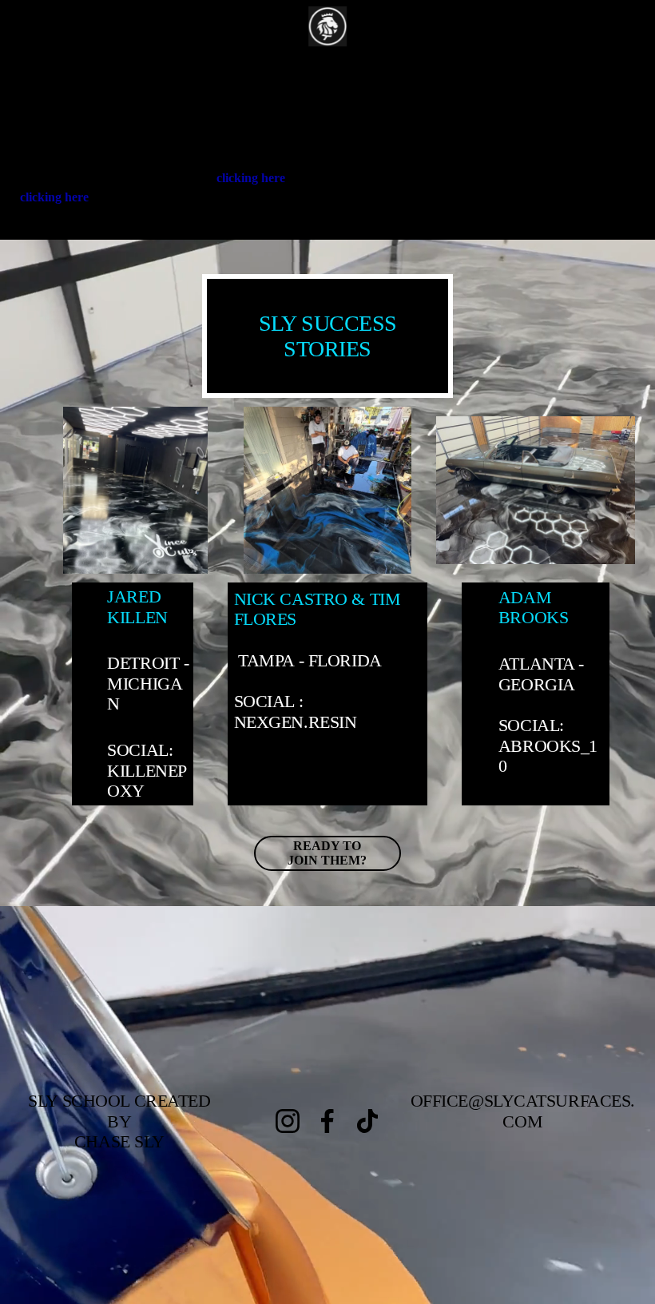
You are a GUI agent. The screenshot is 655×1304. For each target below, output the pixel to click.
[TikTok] (367, 1121)
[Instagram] (287, 1121)
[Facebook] (327, 1121)
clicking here (250, 178)
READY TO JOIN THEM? (327, 853)
